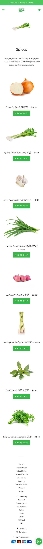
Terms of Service (21, 474)
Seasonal (21, 500)
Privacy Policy (22, 468)
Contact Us (21, 478)
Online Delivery (21, 496)
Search (21, 464)
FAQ (21, 523)
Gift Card (21, 520)
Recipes (21, 491)
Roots (22, 513)
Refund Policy (21, 471)
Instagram (22, 532)
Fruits (21, 517)
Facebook (22, 529)
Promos (21, 488)
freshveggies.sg (24, 537)
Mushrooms (21, 507)
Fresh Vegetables (21, 503)
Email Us (21, 481)
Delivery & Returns (21, 484)
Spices (21, 510)
